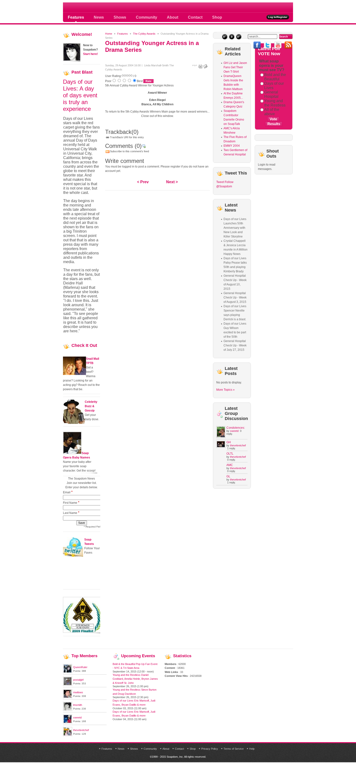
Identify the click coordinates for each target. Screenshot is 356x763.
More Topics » (225, 389)
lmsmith (77, 704)
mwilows (78, 692)
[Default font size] (232, 37)
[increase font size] (225, 37)
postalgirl (78, 679)
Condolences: (235, 427)
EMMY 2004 (232, 145)
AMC (229, 465)
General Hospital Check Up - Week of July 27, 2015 (235, 345)
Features (122, 33)
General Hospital (271, 94)
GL (228, 476)
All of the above (271, 111)
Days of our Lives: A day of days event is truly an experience (80, 95)
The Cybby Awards (144, 33)
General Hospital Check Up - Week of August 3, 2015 (235, 297)
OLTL (229, 453)
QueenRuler (80, 667)
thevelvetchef (238, 445)
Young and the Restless (275, 103)
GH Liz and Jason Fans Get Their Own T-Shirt (235, 67)
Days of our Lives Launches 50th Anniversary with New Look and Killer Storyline (235, 227)
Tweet (220, 182)
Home (108, 33)
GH (228, 442)
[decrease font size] (239, 37)
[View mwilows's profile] (67, 697)
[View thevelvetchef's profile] (67, 735)
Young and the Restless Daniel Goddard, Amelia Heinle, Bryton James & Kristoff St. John (135, 678)
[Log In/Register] (277, 17)
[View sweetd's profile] (67, 722)
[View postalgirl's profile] (67, 684)
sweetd (234, 430)
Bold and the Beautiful (275, 77)
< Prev (143, 182)
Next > (172, 182)
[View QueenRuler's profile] (67, 672)
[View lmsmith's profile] (67, 710)
